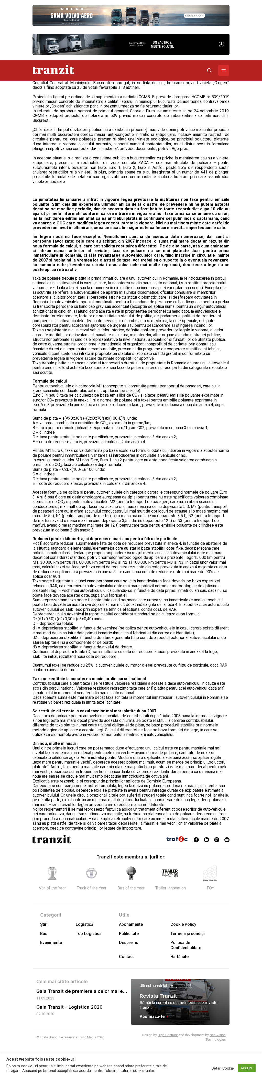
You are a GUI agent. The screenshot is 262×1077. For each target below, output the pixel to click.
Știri (44, 924)
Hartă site (179, 956)
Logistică (84, 924)
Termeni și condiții (187, 933)
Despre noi (129, 942)
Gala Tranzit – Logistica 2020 (69, 1007)
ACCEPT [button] (247, 1068)
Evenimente (51, 942)
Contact (126, 956)
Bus (43, 933)
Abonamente (131, 924)
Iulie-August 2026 (177, 986)
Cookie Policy (183, 924)
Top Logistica (89, 933)
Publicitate (129, 933)
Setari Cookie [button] (223, 1068)
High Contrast (168, 1035)
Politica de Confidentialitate (185, 945)
